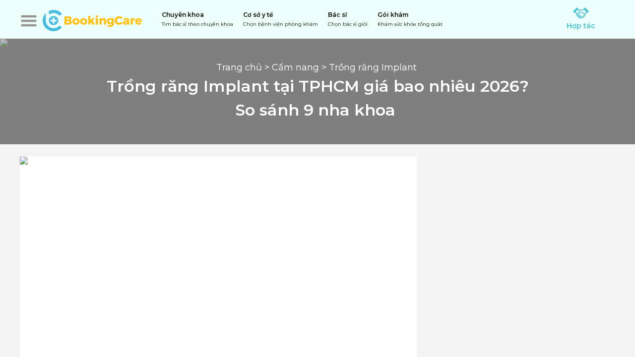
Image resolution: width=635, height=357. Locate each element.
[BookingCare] (92, 19)
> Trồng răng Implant (369, 67)
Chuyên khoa (197, 19)
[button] (29, 21)
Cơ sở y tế (280, 19)
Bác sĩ (348, 19)
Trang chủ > (244, 67)
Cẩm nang (295, 67)
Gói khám (410, 19)
